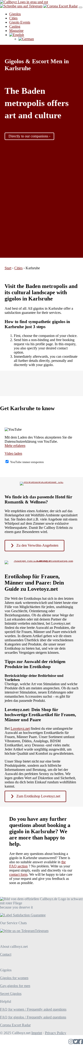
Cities (13, 18)
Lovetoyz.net (20, 728)
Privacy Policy (55, 1033)
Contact (5, 954)
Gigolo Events (19, 22)
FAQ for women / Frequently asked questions (33, 1009)
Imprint (36, 1033)
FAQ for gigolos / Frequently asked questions (33, 1017)
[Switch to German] (26, 39)
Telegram (41, 931)
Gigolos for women (14, 978)
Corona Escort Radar (15, 1025)
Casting (14, 26)
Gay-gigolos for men (15, 986)
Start (8, 268)
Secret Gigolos (10, 994)
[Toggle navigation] (80, 7)
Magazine (16, 31)
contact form (18, 874)
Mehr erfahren (15, 446)
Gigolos (15, 14)
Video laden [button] (13, 453)
